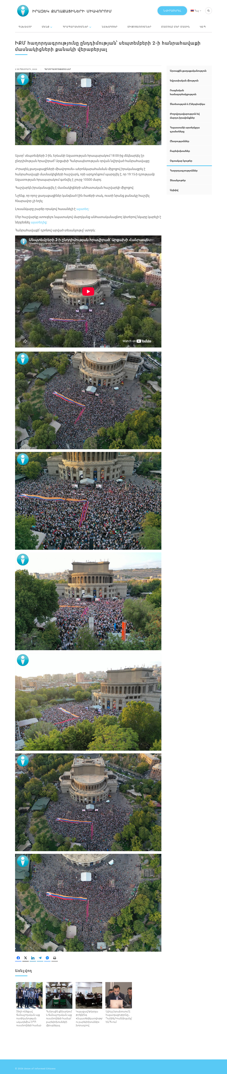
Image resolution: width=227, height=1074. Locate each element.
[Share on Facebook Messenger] (47, 958)
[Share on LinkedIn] (33, 958)
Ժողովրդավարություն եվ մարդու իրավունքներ (185, 115)
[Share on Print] (54, 958)
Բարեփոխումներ (180, 151)
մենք (45, 26)
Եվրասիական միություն (184, 80)
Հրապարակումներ (75, 26)
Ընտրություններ (179, 141)
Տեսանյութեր (178, 180)
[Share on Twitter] (25, 958)
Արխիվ (174, 190)
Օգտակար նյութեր (181, 160)
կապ (203, 26)
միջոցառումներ (140, 26)
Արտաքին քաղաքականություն (188, 70)
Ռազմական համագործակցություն (183, 92)
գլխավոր (25, 26)
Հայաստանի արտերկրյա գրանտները (185, 129)
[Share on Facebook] (18, 958)
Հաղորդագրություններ (58, 69)
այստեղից (38, 222)
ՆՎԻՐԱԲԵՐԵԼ (172, 10)
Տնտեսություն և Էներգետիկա (187, 104)
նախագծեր (110, 26)
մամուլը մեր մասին (175, 26)
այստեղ (82, 209)
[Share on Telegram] (40, 958)
